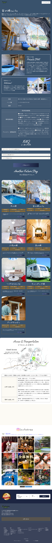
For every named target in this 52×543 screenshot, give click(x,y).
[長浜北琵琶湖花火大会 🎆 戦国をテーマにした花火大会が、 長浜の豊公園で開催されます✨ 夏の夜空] (10, 461)
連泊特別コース (13, 531)
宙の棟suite (6, 530)
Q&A (39, 531)
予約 (43, 2)
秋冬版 (46, 2)
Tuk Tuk (30, 530)
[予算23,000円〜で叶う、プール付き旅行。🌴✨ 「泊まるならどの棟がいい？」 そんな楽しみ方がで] (10, 477)
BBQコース (12, 529)
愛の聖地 (19, 530)
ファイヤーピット (21, 532)
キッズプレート (13, 532)
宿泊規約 (27, 540)
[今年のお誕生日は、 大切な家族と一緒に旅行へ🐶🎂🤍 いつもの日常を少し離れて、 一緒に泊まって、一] (10, 444)
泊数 (32, 495)
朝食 (11, 534)
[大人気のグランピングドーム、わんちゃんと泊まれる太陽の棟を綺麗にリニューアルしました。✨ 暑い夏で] (42, 444)
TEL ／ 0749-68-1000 (6, 511)
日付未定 (19, 497)
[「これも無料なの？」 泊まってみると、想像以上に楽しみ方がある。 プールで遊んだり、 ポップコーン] (26, 461)
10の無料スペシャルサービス (22, 529)
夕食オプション (13, 533)
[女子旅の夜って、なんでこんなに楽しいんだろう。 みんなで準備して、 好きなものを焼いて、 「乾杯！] (26, 444)
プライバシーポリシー (17, 540)
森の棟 (5, 532)
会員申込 (47, 530)
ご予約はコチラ (25, 165)
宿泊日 (18, 495)
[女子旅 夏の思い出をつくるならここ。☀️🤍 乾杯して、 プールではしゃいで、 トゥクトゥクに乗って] (42, 461)
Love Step (19, 531)
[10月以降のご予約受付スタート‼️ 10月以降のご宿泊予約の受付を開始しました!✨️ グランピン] (26, 477)
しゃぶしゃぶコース (14, 530)
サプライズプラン (41, 528)
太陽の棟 (5, 531)
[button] (26, 149)
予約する (21, 216)
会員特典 (47, 529)
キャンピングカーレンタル (33, 529)
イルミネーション (21, 533)
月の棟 (5, 529)
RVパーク (40, 530)
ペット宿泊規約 (35, 540)
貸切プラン (40, 529)
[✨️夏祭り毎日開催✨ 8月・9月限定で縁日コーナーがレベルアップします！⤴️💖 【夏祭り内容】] (42, 477)
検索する (44, 496)
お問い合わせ (26, 519)
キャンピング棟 (6, 534)
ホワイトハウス (6, 533)
